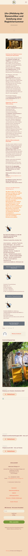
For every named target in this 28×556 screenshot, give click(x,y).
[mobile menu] (26, 2)
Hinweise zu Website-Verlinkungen (14, 498)
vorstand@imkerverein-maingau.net (15, 478)
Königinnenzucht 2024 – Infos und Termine (12, 448)
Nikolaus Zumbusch (16, 333)
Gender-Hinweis (14, 501)
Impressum (14, 488)
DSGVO (14, 493)
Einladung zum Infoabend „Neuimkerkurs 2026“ (13, 391)
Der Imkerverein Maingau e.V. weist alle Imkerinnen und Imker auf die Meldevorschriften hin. (12, 236)
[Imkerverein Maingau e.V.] (14, 2)
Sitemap (8, 550)
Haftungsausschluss (14, 495)
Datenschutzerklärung (14, 490)
